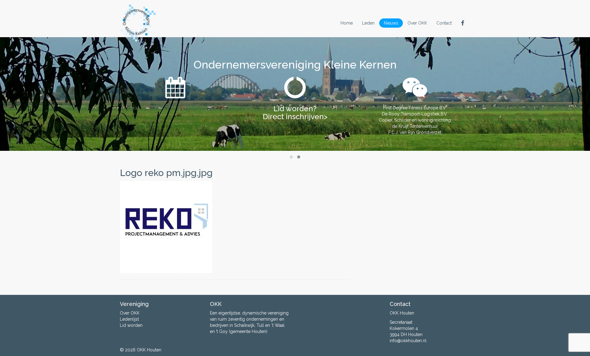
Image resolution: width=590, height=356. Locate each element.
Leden (368, 23)
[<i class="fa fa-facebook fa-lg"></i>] (463, 23)
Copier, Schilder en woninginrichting (415, 120)
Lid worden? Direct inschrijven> (295, 112)
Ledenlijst (129, 319)
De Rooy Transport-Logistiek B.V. (415, 113)
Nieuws (391, 23)
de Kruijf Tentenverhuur (415, 126)
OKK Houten (149, 349)
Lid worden (131, 325)
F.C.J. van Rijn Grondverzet (414, 132)
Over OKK (417, 23)
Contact (444, 23)
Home (346, 23)
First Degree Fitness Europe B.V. (414, 107)
